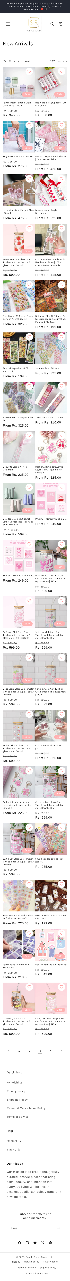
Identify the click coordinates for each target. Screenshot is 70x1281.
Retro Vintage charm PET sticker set (15, 370)
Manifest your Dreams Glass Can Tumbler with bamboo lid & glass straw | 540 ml (50, 578)
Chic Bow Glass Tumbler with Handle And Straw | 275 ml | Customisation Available (50, 262)
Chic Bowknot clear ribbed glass (48, 747)
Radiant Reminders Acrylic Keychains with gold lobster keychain (17, 805)
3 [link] (40, 1050)
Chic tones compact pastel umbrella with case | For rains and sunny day (18, 521)
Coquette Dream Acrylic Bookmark (15, 468)
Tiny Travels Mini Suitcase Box (18, 156)
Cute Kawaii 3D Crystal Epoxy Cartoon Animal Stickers (18, 317)
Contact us (14, 1141)
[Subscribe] (58, 1228)
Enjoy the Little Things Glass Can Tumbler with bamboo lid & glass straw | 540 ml (50, 1021)
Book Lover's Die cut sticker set (51, 964)
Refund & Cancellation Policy (26, 1108)
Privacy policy (16, 1091)
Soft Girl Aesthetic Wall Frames (18, 575)
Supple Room (33, 1257)
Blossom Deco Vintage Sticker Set (18, 419)
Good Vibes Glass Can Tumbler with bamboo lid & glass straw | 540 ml (18, 691)
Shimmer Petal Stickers (47, 368)
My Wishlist (14, 1082)
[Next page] (61, 1050)
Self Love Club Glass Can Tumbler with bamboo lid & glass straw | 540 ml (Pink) (17, 635)
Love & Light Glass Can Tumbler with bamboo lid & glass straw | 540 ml (17, 1021)
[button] (8, 24)
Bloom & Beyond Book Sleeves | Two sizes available (50, 158)
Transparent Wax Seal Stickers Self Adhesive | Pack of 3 (18, 917)
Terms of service (27, 1268)
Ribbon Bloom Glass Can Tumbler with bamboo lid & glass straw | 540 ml (17, 748)
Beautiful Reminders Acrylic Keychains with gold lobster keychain (49, 469)
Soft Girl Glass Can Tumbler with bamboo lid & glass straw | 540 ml (50, 691)
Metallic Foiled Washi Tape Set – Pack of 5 (50, 917)
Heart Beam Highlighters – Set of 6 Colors (50, 104)
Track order (14, 1149)
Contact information (37, 1273)
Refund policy (31, 1262)
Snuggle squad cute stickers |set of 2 (49, 860)
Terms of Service (18, 1116)
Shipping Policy (17, 1099)
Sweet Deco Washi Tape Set (49, 417)
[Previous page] (8, 1050)
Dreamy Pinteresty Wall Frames (51, 518)
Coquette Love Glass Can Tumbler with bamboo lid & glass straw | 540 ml (49, 805)
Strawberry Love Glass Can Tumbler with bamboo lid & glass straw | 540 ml (17, 262)
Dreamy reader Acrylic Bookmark (46, 212)
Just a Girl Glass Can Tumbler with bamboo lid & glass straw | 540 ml (18, 861)
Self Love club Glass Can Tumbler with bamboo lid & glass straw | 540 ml (49, 635)
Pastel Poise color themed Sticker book (16, 966)
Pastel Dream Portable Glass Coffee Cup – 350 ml (17, 104)
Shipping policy (48, 1268)
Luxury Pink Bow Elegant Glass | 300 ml (18, 212)
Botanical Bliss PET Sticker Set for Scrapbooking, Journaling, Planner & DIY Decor (50, 319)
